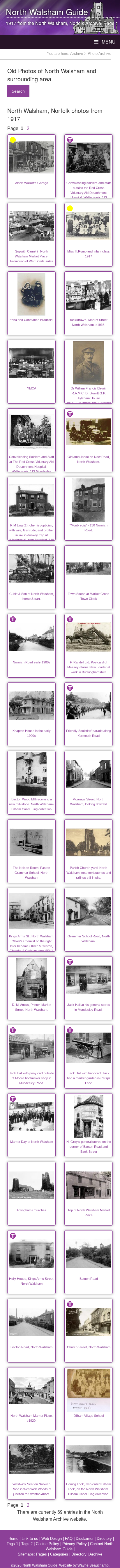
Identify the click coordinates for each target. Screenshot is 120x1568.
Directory (104, 1538)
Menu (108, 41)
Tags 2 (27, 1544)
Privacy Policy (74, 1544)
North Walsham (34, 11)
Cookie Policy (47, 1544)
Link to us (30, 1538)
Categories (59, 1554)
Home (13, 1538)
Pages (41, 1554)
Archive (76, 53)
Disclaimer (84, 1538)
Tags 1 (12, 1544)
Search (18, 91)
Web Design (51, 1538)
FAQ (69, 1538)
